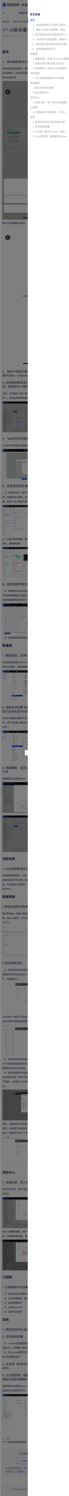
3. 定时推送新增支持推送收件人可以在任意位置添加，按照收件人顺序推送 (51, 34)
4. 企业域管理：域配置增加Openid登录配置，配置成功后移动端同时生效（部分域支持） (51, 136)
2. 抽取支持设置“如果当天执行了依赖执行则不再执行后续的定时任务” (51, 63)
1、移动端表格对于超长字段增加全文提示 (51, 25)
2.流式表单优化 (41, 92)
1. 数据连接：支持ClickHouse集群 (51, 58)
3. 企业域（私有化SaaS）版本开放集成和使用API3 (51, 131)
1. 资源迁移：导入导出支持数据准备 (51, 102)
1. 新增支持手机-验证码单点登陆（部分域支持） (51, 122)
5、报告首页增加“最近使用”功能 (50, 44)
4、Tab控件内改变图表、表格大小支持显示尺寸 (51, 39)
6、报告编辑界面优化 (44, 49)
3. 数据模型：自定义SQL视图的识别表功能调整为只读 (51, 68)
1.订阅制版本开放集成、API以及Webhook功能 (51, 112)
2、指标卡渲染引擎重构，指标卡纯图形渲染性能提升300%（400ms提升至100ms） (51, 29)
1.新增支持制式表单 (43, 87)
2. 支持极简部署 (41, 126)
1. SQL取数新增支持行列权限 (48, 78)
